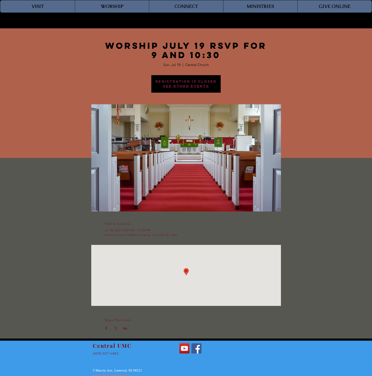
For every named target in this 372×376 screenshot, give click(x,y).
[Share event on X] (116, 328)
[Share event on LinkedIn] (125, 328)
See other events (186, 86)
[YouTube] (184, 348)
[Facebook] (196, 348)
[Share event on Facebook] (106, 328)
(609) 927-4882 (106, 353)
